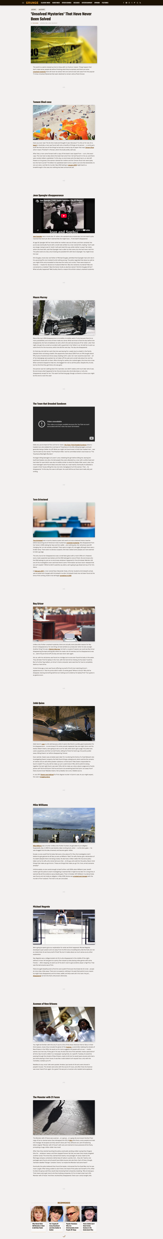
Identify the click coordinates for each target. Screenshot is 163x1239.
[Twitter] (132, 2)
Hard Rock (56, 2)
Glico (70, 1140)
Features (105, 2)
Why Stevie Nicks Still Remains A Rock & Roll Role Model (38, 1226)
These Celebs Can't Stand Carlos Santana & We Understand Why (88, 1227)
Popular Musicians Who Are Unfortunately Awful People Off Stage (72, 1227)
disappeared (37, 976)
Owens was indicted (47, 774)
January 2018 (72, 165)
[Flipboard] (134, 2)
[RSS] (140, 2)
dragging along (45, 777)
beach (35, 145)
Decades (77, 2)
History (33, 9)
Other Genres (66, 2)
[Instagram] (129, 2)
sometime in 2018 (65, 575)
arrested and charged (80, 876)
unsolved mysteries (39, 71)
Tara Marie (35, 23)
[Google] (137, 2)
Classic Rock (45, 2)
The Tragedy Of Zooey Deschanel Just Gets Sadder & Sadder (55, 1227)
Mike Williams (37, 846)
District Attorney (54, 649)
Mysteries (42, 9)
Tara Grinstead (38, 540)
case (43, 744)
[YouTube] (126, 2)
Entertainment (87, 2)
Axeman (68, 1047)
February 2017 (39, 571)
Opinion (97, 2)
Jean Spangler (37, 236)
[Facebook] (123, 2)
